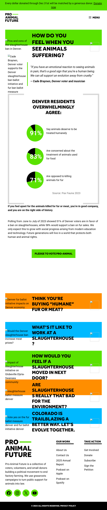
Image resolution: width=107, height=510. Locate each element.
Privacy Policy (68, 506)
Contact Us (62, 455)
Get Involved (91, 450)
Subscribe (90, 460)
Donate (88, 455)
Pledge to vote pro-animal (53, 253)
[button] (53, 37)
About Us (61, 450)
